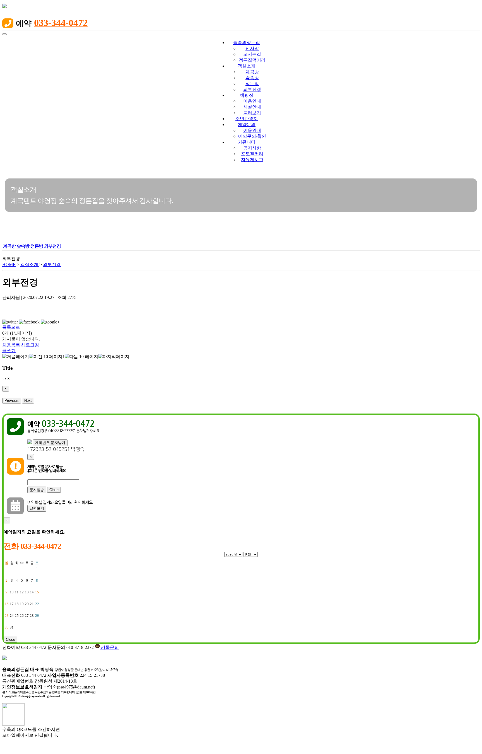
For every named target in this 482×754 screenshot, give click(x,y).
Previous (11, 400)
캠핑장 (246, 95)
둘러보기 (252, 112)
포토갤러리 (252, 153)
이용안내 (252, 101)
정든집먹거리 (252, 60)
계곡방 (252, 71)
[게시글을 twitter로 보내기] (10, 322)
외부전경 (252, 89)
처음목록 (11, 344)
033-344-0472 (61, 23)
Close (54, 490)
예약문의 (247, 124)
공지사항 (252, 148)
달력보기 (37, 508)
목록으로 (11, 327)
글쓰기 (9, 350)
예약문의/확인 (252, 136)
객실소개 (247, 66)
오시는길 (252, 54)
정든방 (252, 83)
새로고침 (30, 344)
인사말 (252, 48)
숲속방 (252, 77)
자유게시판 (252, 159)
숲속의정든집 (246, 42)
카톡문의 (109, 647)
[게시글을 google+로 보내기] (50, 322)
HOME (9, 264)
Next (28, 400)
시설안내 (252, 107)
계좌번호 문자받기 (50, 443)
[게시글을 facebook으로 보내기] (29, 322)
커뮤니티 (247, 142)
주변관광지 (246, 118)
